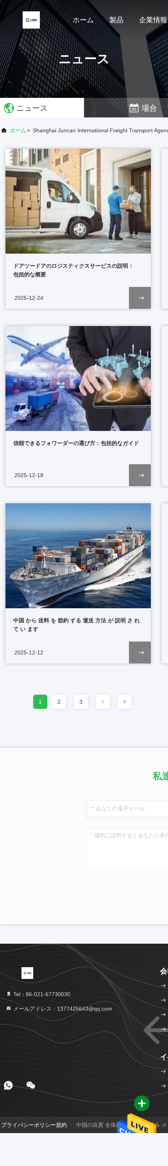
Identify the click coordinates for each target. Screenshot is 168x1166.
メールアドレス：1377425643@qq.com (62, 1009)
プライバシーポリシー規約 (34, 1125)
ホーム (83, 20)
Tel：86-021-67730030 (41, 994)
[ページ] (103, 702)
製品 (116, 20)
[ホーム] (31, 19)
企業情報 (153, 20)
